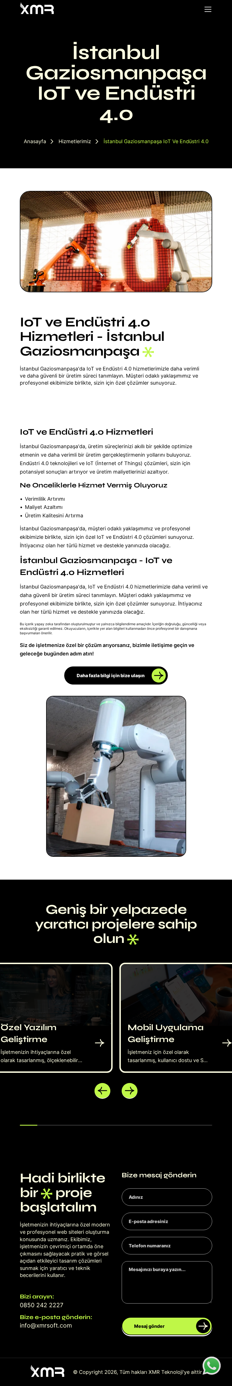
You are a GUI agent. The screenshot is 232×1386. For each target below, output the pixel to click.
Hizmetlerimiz (75, 141)
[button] (102, 1091)
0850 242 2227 (41, 1305)
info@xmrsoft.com (46, 1325)
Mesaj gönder (149, 1326)
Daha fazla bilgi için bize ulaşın (111, 675)
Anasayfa (35, 141)
